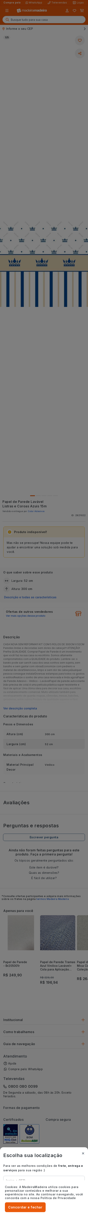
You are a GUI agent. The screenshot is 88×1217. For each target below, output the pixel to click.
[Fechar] (83, 1153)
